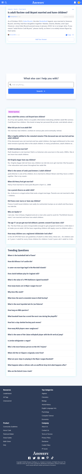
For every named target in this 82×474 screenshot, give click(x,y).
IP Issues (45, 449)
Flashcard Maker (8, 434)
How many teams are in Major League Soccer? (25, 286)
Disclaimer (45, 441)
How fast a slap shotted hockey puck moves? (24, 322)
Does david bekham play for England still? (23, 274)
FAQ (4, 445)
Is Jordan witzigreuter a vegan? (19, 341)
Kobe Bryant (27, 21)
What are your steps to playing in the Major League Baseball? (30, 359)
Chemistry (45, 397)
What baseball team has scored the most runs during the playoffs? (32, 316)
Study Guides (7, 438)
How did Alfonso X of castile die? (20, 261)
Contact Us (45, 430)
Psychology (45, 412)
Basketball (43, 21)
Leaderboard (7, 393)
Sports (16, 9)
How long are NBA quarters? (18, 310)
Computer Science (48, 416)
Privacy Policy (46, 438)
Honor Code (7, 430)
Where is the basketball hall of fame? (22, 255)
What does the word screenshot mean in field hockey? (28, 298)
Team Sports (22, 9)
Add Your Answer (41, 39)
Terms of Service (47, 434)
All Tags (5, 397)
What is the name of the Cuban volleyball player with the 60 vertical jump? (35, 335)
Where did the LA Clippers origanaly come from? (26, 353)
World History (46, 405)
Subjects (10, 9)
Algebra (44, 393)
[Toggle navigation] (3, 2)
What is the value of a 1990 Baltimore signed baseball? (28, 280)
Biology (44, 401)
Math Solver (7, 441)
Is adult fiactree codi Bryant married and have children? (37, 12)
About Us (45, 427)
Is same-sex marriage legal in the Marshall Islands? (27, 268)
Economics (45, 419)
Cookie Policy (46, 445)
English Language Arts (49, 408)
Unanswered (7, 401)
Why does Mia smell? (15, 292)
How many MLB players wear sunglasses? (23, 328)
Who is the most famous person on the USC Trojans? (27, 347)
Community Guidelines (10, 427)
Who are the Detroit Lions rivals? (20, 371)
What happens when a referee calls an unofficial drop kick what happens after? (37, 365)
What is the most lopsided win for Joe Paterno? (25, 304)
